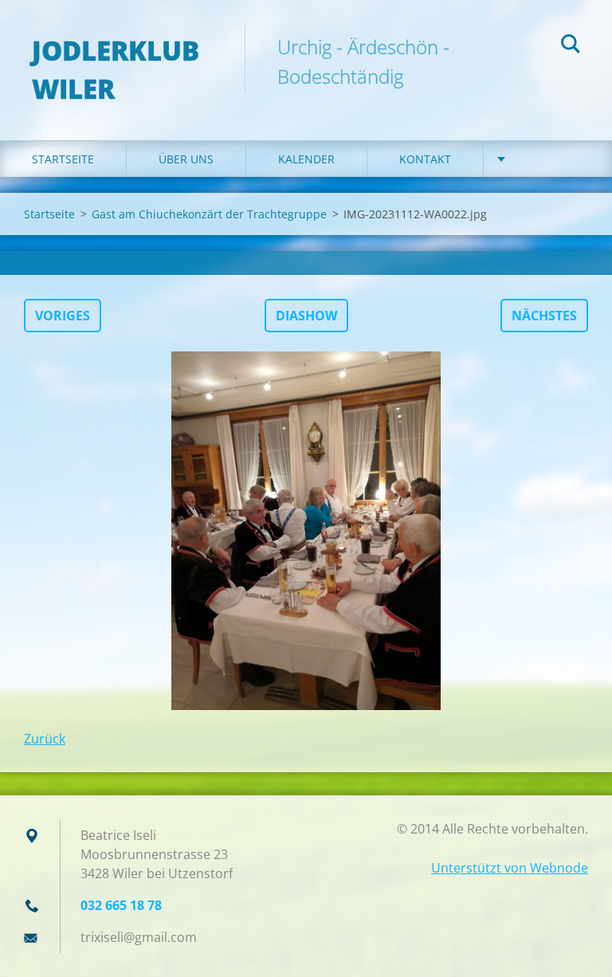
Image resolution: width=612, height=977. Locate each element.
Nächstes (544, 315)
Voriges (62, 315)
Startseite (63, 159)
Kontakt (425, 159)
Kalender (306, 159)
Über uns (186, 159)
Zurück (44, 738)
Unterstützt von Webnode (509, 868)
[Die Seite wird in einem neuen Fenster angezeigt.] (306, 530)
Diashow (306, 315)
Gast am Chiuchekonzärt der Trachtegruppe (209, 214)
